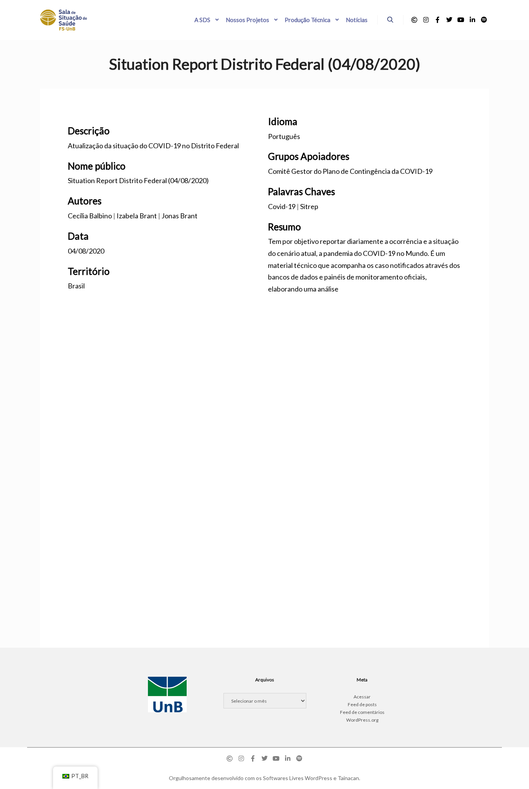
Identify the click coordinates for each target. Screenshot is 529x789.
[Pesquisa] (390, 20)
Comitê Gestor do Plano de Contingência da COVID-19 (350, 171)
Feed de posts (362, 704)
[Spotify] (484, 20)
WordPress (318, 778)
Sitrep (309, 206)
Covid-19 (281, 206)
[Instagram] (426, 20)
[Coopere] (414, 20)
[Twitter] (449, 20)
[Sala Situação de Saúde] (63, 20)
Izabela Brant (137, 215)
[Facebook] (438, 20)
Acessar (362, 697)
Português (284, 136)
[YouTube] (461, 20)
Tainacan (348, 778)
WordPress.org (362, 720)
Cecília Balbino (90, 215)
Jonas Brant (179, 215)
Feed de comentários (362, 712)
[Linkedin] (472, 20)
